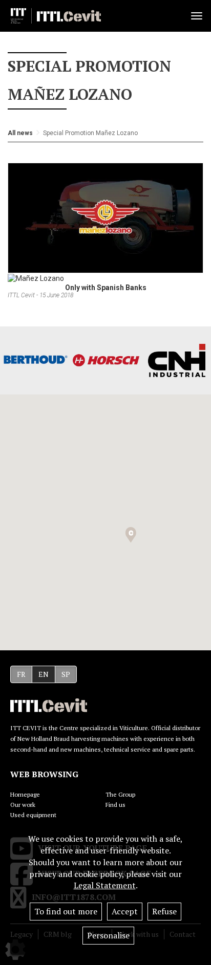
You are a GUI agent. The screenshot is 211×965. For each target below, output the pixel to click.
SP (65, 674)
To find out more (65, 911)
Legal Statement (105, 885)
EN (43, 674)
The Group (120, 794)
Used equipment (33, 815)
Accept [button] (125, 911)
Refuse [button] (164, 911)
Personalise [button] (108, 935)
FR (21, 674)
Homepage (25, 794)
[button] (130, 535)
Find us (115, 804)
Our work (22, 804)
